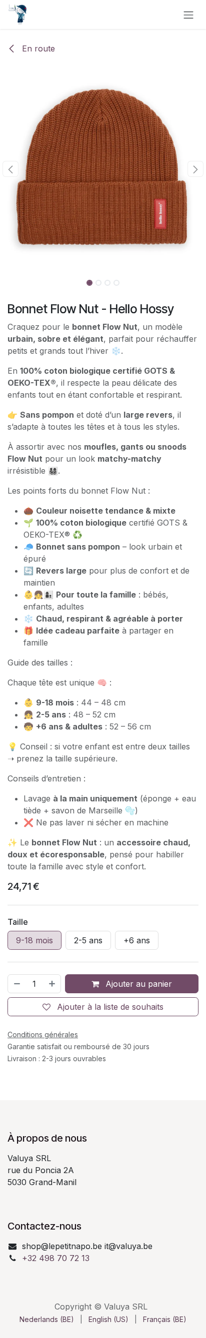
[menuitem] (47, 1319)
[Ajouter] (52, 984)
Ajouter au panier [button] (137, 984)
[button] (10, 169)
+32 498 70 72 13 (56, 1258)
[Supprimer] (16, 984)
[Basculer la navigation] (188, 14)
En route (37, 48)
